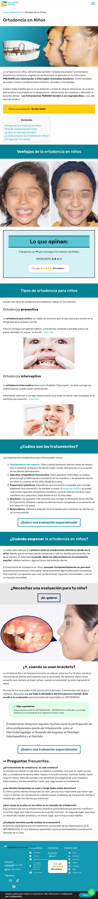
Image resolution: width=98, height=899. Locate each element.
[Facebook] (14, 887)
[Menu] (93, 4)
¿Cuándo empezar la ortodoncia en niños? (26, 135)
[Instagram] (10, 881)
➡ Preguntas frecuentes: (17, 139)
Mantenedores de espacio (24, 464)
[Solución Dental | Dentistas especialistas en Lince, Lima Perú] (9, 4)
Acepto (86, 895)
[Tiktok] (17, 881)
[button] (91, 892)
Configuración (16, 896)
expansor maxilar (72, 488)
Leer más (48, 332)
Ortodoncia (17, 12)
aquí (7, 896)
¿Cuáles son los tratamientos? (20, 132)
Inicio (6, 12)
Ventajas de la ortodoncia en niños (22, 125)
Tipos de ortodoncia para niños (20, 129)
